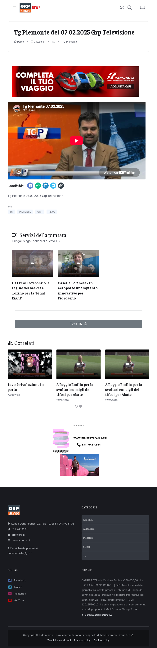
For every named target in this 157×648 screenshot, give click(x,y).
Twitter (18, 587)
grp (39, 212)
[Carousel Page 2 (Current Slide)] (80, 406)
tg (11, 212)
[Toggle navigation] (14, 8)
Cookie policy (102, 640)
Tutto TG (76, 323)
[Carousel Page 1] (76, 406)
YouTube (19, 600)
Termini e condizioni (59, 640)
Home (20, 41)
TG (53, 41)
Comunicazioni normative (99, 615)
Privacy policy (82, 640)
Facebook (20, 580)
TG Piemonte (69, 41)
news (52, 212)
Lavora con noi (21, 540)
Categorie (39, 41)
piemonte (25, 212)
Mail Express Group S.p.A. (117, 634)
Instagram (20, 593)
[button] (130, 8)
